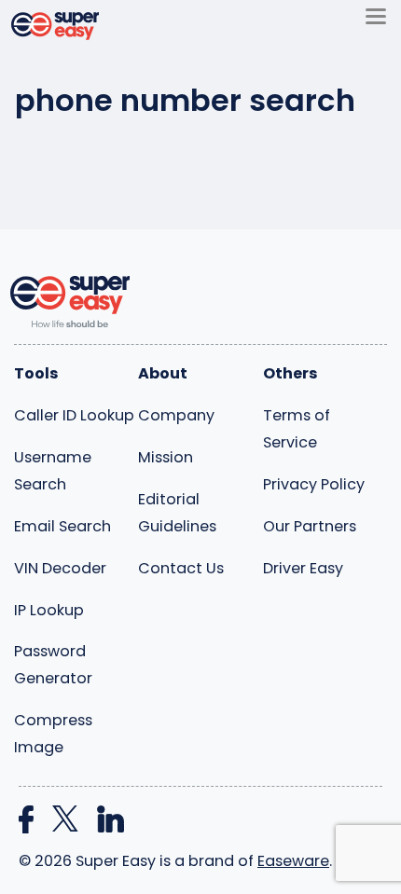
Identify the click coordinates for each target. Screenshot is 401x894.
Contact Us (181, 568)
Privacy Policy (314, 484)
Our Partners (309, 526)
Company (176, 415)
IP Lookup (49, 610)
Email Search (62, 526)
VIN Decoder (60, 568)
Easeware (293, 861)
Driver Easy (303, 568)
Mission (165, 457)
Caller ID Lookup (74, 415)
